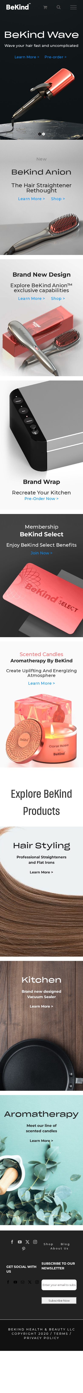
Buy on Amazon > (40, 76)
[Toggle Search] (59, 7)
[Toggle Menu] (74, 7)
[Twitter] (28, 1242)
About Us (59, 1248)
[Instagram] (35, 1242)
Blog (65, 1244)
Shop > (54, 70)
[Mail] (23, 1282)
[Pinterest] (24, 1249)
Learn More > (32, 70)
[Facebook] (12, 1242)
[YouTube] (20, 1242)
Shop (49, 1244)
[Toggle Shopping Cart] (45, 7)
